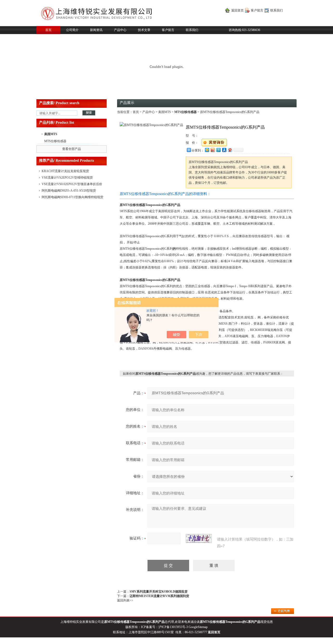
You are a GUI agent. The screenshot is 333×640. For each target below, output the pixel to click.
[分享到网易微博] (230, 150)
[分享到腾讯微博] (218, 150)
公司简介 (72, 30)
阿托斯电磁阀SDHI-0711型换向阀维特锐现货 (72, 197)
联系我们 (276, 10)
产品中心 (120, 30)
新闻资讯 (96, 30)
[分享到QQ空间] (207, 150)
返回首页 (237, 10)
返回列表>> (125, 600)
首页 (48, 30)
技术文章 (144, 30)
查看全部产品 (71, 149)
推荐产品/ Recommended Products (66, 160)
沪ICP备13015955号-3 (173, 627)
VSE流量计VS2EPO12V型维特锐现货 (67, 177)
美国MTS (50, 134)
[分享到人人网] (224, 150)
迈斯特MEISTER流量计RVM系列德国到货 (159, 596)
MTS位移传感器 (55, 141)
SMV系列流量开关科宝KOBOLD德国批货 (159, 591)
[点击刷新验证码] (199, 538)
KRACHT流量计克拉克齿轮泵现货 (65, 171)
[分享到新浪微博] (212, 150)
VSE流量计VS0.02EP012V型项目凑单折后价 (72, 184)
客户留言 (257, 10)
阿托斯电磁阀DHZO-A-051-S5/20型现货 (69, 190)
